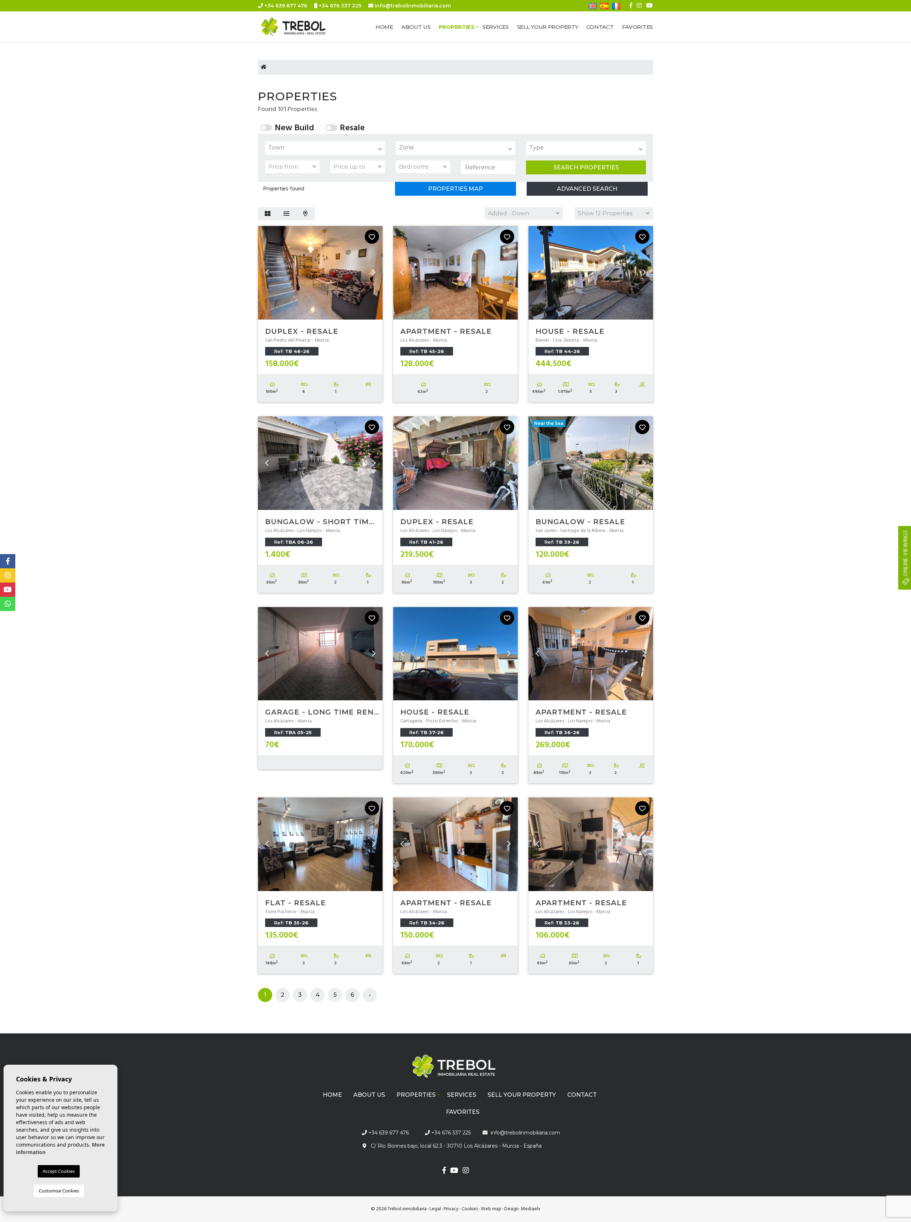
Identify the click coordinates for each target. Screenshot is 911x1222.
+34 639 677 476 (285, 5)
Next (374, 273)
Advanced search (587, 188)
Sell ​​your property (547, 26)
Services (496, 26)
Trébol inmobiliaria (300, 27)
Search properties (586, 167)
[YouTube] (649, 5)
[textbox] (327, 147)
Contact (600, 26)
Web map (491, 1209)
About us (416, 26)
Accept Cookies (59, 1171)
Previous (267, 273)
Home (384, 26)
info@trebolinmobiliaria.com (413, 5)
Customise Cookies (59, 1190)
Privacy (451, 1209)
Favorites (637, 26)
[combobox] (325, 148)
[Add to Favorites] (372, 237)
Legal (435, 1209)
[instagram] (639, 5)
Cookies (470, 1209)
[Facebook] (631, 5)
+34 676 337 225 (339, 5)
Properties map (455, 188)
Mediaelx (531, 1209)
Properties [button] (456, 26)
